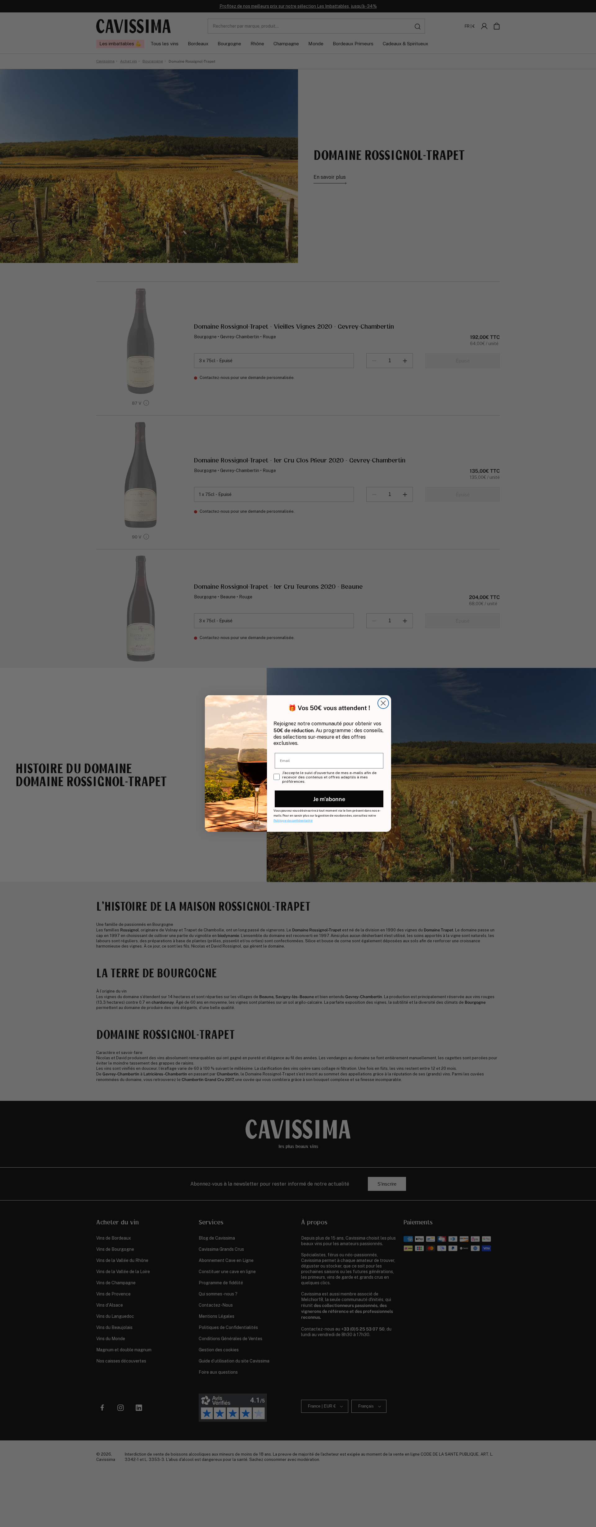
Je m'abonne (329, 798)
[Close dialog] (383, 703)
